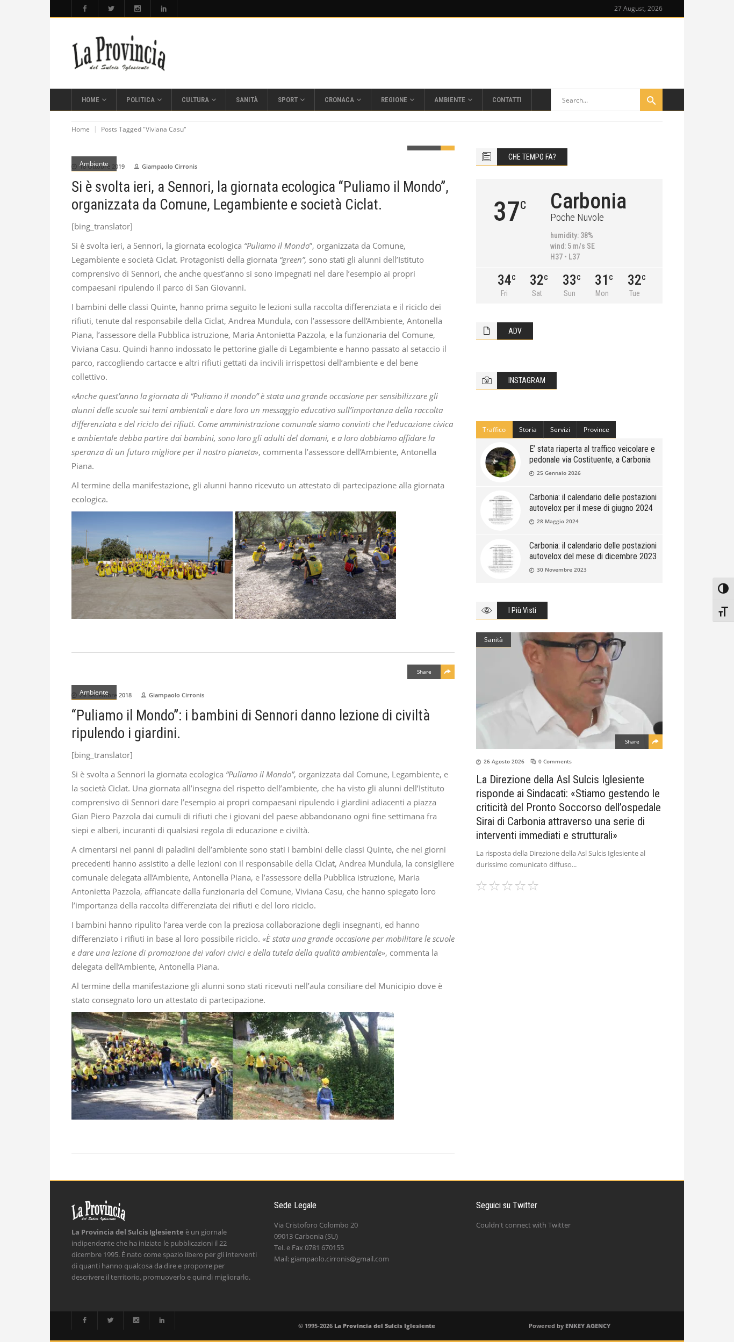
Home (80, 129)
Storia (528, 429)
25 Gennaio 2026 (559, 473)
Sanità (493, 639)
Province (596, 429)
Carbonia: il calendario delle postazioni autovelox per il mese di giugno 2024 (593, 502)
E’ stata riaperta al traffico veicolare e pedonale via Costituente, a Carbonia (592, 454)
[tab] (494, 429)
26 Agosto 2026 (504, 761)
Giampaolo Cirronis (169, 166)
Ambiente (94, 163)
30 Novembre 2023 (562, 569)
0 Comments (555, 761)
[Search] (651, 100)
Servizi (560, 429)
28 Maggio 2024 (558, 521)
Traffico (494, 429)
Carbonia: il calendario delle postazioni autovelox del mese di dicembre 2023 (593, 550)
